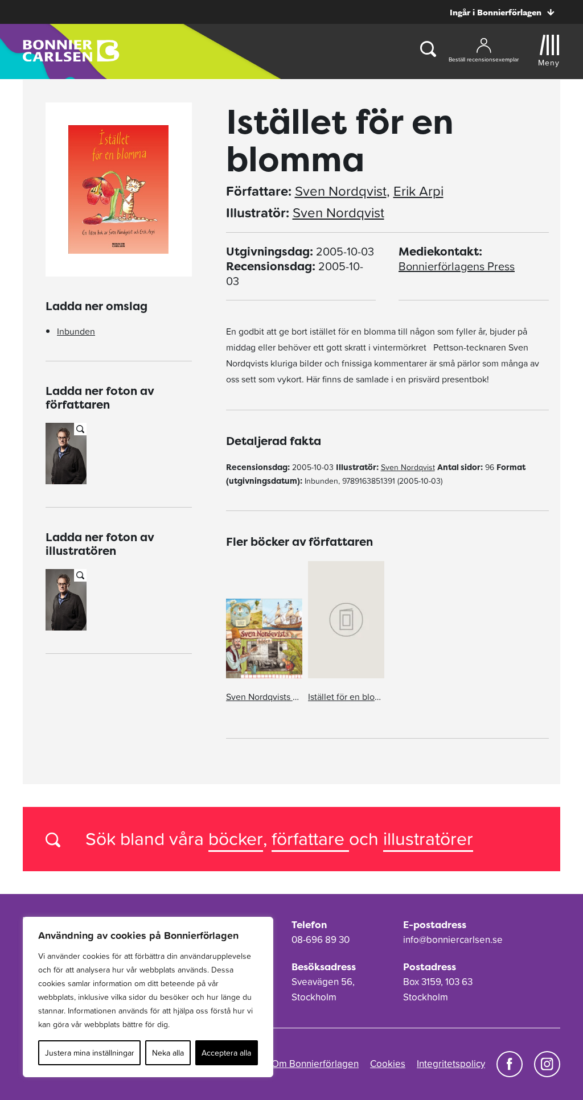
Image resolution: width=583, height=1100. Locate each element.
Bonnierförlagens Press (457, 266)
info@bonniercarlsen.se (453, 939)
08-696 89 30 (321, 939)
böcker (235, 838)
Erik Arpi (418, 191)
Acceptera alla (226, 1052)
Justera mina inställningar (89, 1052)
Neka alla (168, 1052)
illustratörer (428, 838)
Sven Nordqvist (341, 191)
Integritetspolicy (451, 1063)
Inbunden (76, 331)
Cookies (387, 1063)
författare (310, 838)
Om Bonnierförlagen (315, 1063)
